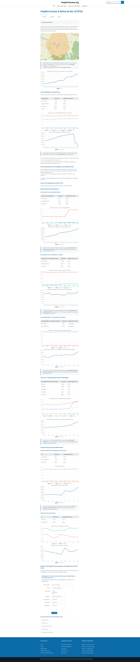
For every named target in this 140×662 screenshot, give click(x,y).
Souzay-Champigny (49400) (66, 646)
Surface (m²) (47, 596)
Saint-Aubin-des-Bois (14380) (66, 644)
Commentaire (47, 605)
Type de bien (47, 591)
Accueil (54, 5)
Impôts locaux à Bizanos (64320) (87, 652)
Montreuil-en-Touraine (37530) (47, 632)
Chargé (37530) (44, 629)
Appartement (55, 592)
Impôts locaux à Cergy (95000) (87, 648)
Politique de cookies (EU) (45, 650)
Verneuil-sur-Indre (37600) (47, 626)
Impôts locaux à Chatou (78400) (87, 650)
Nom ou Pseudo (46, 584)
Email (48, 587)
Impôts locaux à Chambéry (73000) (88, 646)
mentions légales (89, 658)
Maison (54, 591)
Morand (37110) (45, 623)
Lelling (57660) (63, 648)
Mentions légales (44, 648)
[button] (42, 34)
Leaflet (69, 59)
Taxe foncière (47, 602)
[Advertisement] (90, 32)
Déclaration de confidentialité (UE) (47, 652)
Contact (42, 646)
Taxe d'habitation (46, 599)
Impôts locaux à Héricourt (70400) (88, 644)
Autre (54, 593)
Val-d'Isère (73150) (64, 650)
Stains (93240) (63, 652)
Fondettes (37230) (45, 619)
